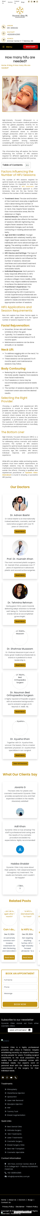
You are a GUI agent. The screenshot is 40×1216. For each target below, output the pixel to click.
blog (10, 65)
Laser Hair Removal (14, 1100)
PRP (8, 1108)
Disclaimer (20, 1206)
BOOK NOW (20, 1004)
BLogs (30, 1200)
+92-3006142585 (13, 1173)
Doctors (10, 2)
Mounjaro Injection (14, 1104)
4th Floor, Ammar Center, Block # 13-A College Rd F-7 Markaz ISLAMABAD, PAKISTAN (21, 1166)
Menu (9, 46)
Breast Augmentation (15, 1115)
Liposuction (11, 1096)
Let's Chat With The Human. (23, 1212)
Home (3, 65)
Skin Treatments (14, 1134)
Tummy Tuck (12, 1111)
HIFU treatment (28, 186)
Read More (20, 531)
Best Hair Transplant (15, 1148)
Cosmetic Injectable (15, 1152)
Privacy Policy (8, 1206)
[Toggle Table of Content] (26, 165)
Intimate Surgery (13, 1130)
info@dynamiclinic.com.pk (18, 1176)
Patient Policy (32, 1206)
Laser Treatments (14, 1137)
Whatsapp (30, 47)
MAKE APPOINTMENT (19, 1030)
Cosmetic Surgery (14, 1141)
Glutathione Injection (15, 1093)
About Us (12, 1200)
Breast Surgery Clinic (15, 1145)
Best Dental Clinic (14, 1126)
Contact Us (6, 1202)
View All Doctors (20, 763)
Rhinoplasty (11, 1089)
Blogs (23, 2)
